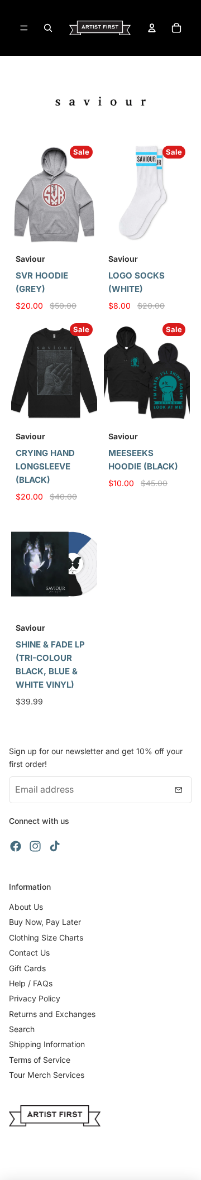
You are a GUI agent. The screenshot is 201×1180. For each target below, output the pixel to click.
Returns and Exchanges (52, 1014)
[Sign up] (178, 789)
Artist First (113, 1163)
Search (22, 1029)
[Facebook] (15, 846)
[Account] (152, 28)
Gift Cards (27, 968)
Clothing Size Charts (46, 937)
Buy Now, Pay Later (45, 922)
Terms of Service (39, 1059)
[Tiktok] (54, 846)
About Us (26, 907)
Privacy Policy (34, 998)
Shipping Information (47, 1044)
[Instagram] (35, 846)
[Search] (48, 28)
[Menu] (24, 28)
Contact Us (29, 952)
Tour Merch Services (46, 1075)
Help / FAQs (30, 983)
